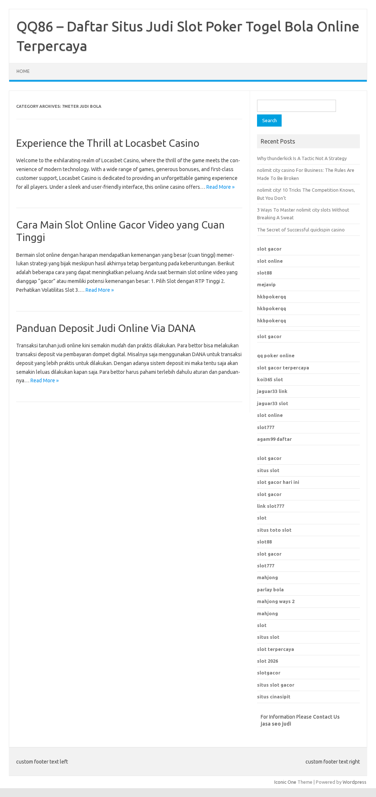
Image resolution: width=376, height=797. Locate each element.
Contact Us (326, 717)
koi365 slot (270, 379)
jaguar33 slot (272, 403)
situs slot (268, 470)
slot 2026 (267, 660)
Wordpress (354, 781)
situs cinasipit (273, 696)
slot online (270, 260)
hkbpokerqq (271, 296)
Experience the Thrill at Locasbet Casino (107, 143)
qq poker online (275, 355)
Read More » (220, 187)
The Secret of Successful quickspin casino (301, 229)
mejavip (266, 284)
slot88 (264, 272)
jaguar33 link (272, 391)
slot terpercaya (275, 649)
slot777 (265, 427)
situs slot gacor (275, 684)
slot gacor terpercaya (283, 367)
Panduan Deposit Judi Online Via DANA (106, 328)
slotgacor (269, 672)
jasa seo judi (276, 724)
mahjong (267, 613)
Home (23, 71)
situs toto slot (274, 529)
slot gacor (269, 248)
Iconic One (285, 781)
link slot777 (270, 506)
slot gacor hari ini (278, 482)
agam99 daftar (274, 439)
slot (262, 517)
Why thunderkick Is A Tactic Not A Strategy (302, 158)
